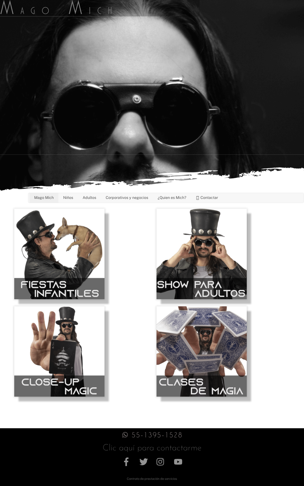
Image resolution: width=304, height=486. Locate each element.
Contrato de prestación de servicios (152, 479)
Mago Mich (44, 197)
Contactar (209, 197)
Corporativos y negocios (127, 197)
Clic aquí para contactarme (152, 448)
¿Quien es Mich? (172, 197)
